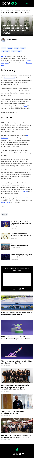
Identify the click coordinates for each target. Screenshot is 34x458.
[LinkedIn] (20, 288)
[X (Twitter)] (17, 288)
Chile (6, 10)
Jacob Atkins (13, 39)
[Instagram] (14, 288)
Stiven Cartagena (17, 226)
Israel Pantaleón (16, 237)
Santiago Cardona (17, 257)
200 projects (5, 202)
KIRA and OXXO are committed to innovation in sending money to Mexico (15, 338)
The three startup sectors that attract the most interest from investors (16, 362)
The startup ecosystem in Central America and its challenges (21, 244)
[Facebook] (11, 288)
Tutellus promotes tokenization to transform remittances (13, 412)
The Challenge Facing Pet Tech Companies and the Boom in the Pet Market (21, 223)
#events (4, 214)
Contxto (4, 56)
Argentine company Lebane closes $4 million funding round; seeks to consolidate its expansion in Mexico (15, 387)
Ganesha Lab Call (9, 78)
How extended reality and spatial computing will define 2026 (21, 255)
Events (10, 48)
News (16, 48)
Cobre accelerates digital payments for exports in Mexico (21, 234)
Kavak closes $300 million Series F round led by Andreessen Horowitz (16, 314)
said (25, 106)
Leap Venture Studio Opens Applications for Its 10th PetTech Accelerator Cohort (16, 436)
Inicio (2, 10)
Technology (5, 51)
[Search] (27, 3)
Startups (22, 48)
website (25, 191)
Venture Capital (16, 51)
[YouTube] (23, 288)
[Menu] (31, 3)
